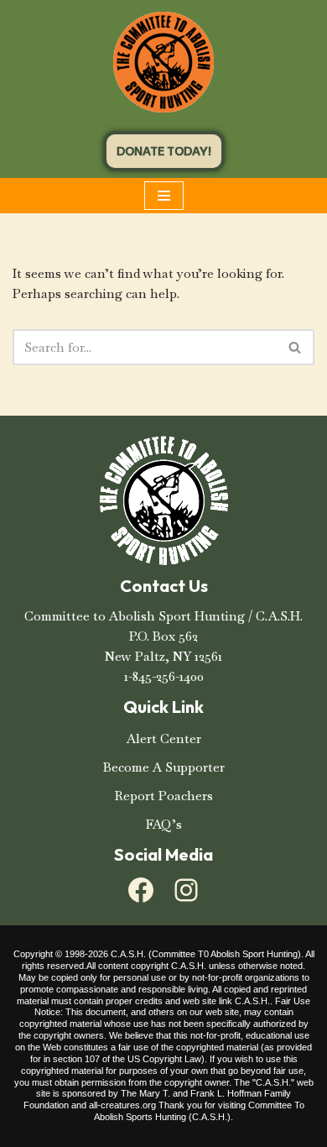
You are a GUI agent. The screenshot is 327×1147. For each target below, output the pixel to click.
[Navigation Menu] (164, 195)
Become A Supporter (164, 767)
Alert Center (164, 738)
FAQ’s (164, 824)
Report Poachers (164, 796)
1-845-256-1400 (164, 676)
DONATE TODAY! (164, 151)
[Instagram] (186, 890)
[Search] (295, 347)
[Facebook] (141, 890)
